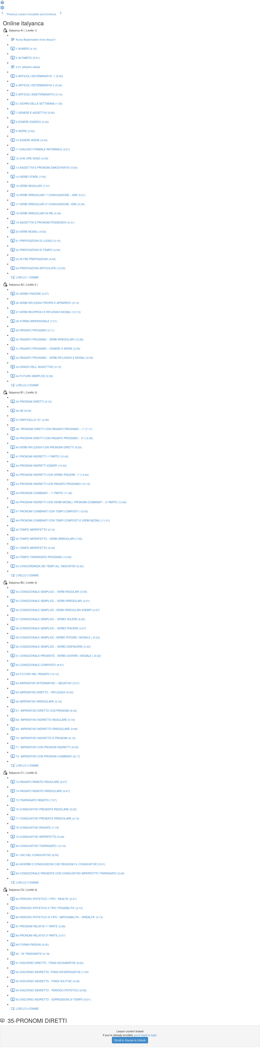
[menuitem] (2, 9)
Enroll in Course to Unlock (130, 1040)
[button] (2, 3)
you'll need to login (145, 1035)
